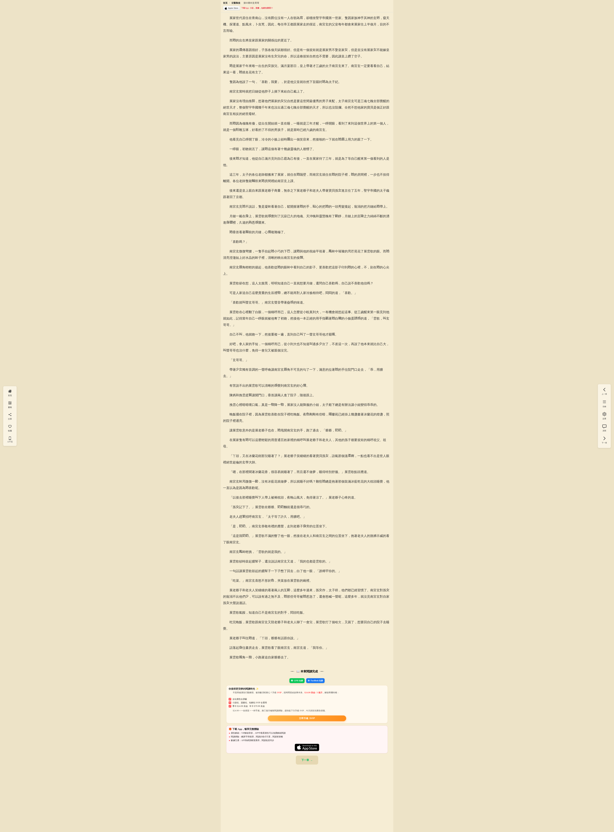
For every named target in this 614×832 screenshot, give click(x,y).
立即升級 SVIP (307, 718)
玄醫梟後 (235, 3)
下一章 (305, 760)
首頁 (225, 3)
